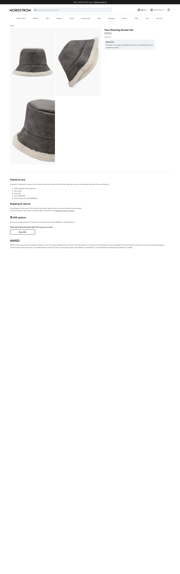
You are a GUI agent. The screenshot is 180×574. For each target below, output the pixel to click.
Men (47, 18)
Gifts (136, 18)
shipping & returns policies (64, 210)
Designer (111, 18)
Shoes (71, 18)
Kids (99, 18)
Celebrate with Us (100, 2)
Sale (147, 18)
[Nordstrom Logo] (20, 10)
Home (124, 18)
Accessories (85, 18)
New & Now (21, 18)
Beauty (59, 18)
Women (35, 18)
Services (159, 18)
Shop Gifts (22, 232)
